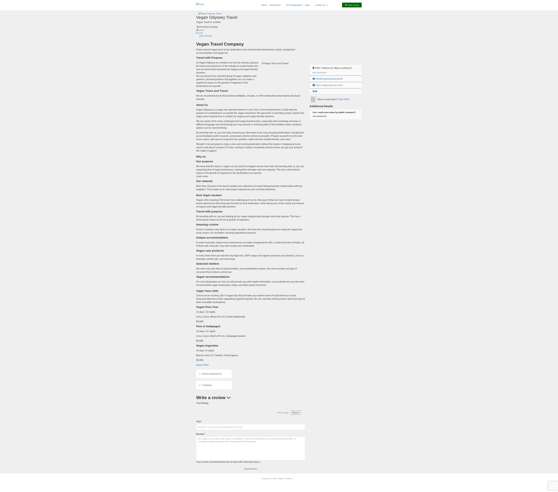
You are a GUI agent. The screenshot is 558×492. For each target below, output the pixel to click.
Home (264, 5)
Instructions (275, 5)
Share (201, 30)
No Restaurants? (294, 5)
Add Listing (353, 5)
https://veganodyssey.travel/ (329, 85)
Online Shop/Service (212, 373)
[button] (202, 365)
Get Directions (319, 72)
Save (200, 33)
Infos (307, 5)
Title (199, 421)
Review (200, 433)
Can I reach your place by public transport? (334, 112)
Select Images (283, 412)
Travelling (207, 385)
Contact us (320, 5)
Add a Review (205, 35)
